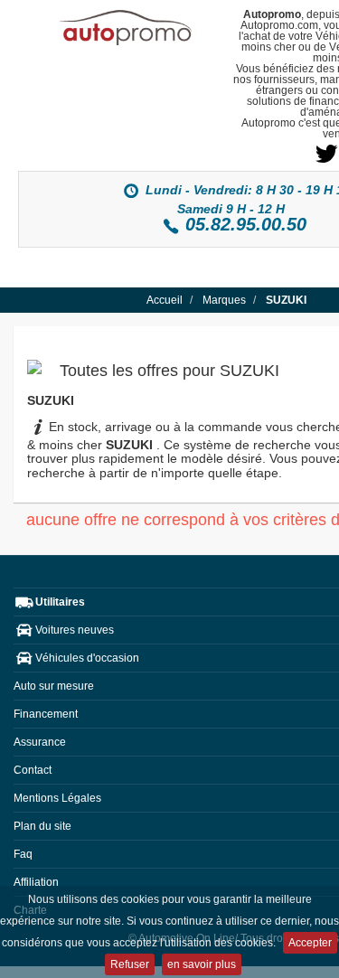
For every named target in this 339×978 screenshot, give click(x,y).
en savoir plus (201, 964)
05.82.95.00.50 (245, 224)
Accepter (310, 942)
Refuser (129, 964)
